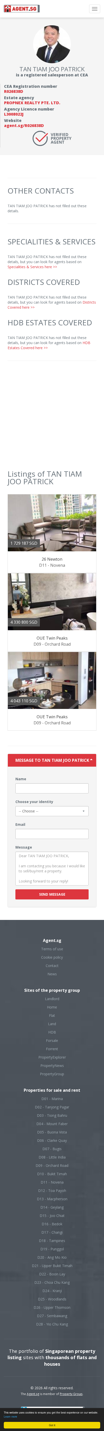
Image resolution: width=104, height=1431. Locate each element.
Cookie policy (52, 957)
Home (52, 1007)
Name (20, 778)
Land (52, 1023)
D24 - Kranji (52, 1290)
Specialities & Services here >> (32, 266)
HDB (52, 1032)
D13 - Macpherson (52, 1198)
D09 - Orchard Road (52, 1165)
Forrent (52, 1048)
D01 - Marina (52, 1098)
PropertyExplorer (52, 1057)
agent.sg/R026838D (24, 125)
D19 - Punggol (52, 1249)
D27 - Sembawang (52, 1315)
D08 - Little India (52, 1157)
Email (20, 824)
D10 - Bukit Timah (52, 1173)
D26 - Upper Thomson (52, 1307)
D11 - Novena (52, 1182)
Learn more (10, 1416)
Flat (52, 1015)
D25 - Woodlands (52, 1299)
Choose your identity (34, 801)
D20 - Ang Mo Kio (52, 1257)
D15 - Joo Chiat (52, 1215)
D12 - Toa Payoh (52, 1190)
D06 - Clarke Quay (52, 1140)
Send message (52, 894)
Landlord (52, 998)
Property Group (71, 1394)
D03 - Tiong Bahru (52, 1115)
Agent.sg (33, 1394)
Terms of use (52, 948)
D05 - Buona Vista (52, 1132)
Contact (52, 965)
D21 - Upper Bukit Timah (52, 1265)
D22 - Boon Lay (52, 1274)
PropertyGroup (52, 1073)
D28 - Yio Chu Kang (52, 1324)
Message (23, 847)
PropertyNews (52, 1065)
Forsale (52, 1040)
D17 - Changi (52, 1232)
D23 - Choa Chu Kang (52, 1282)
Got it (52, 1425)
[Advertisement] (52, 418)
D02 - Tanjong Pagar (52, 1107)
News (52, 974)
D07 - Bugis (52, 1148)
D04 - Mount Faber (52, 1123)
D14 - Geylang (52, 1207)
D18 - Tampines (52, 1240)
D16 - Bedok (52, 1224)
